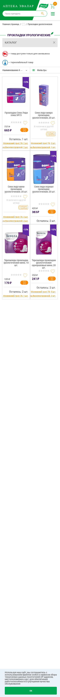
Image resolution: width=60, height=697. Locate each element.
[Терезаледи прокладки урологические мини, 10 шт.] (16, 241)
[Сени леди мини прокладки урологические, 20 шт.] (16, 168)
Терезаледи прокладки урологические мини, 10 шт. (16, 263)
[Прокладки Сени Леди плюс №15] (16, 94)
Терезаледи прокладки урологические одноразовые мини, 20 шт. (44, 264)
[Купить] (24, 130)
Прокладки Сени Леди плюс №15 (16, 114)
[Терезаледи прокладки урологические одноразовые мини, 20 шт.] (44, 241)
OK (31, 690)
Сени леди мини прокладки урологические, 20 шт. (16, 189)
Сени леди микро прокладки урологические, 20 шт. (43, 115)
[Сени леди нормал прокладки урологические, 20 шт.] (44, 168)
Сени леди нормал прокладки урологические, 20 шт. (43, 189)
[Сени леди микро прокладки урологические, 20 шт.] (44, 94)
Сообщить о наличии (51, 134)
